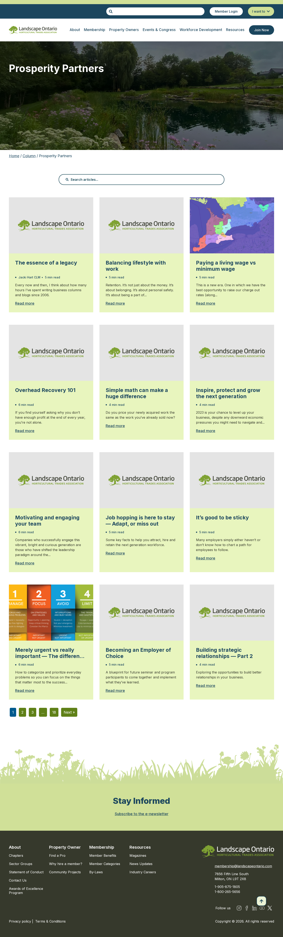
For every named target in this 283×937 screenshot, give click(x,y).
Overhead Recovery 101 (45, 390)
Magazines (137, 855)
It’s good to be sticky (222, 517)
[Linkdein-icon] (254, 908)
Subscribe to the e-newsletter (141, 814)
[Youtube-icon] (262, 908)
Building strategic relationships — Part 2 (224, 653)
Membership (101, 847)
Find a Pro (57, 855)
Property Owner (65, 847)
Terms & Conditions (50, 921)
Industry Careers (142, 872)
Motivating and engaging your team (47, 520)
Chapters (16, 855)
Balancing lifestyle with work (136, 266)
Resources (140, 847)
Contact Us (18, 880)
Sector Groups (20, 864)
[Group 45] (269, 908)
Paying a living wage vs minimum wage (226, 266)
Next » (69, 712)
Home (14, 156)
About (15, 847)
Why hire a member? (65, 864)
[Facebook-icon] (246, 908)
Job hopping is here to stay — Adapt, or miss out (140, 520)
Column (29, 156)
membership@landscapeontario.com (243, 866)
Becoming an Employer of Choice (138, 653)
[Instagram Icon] (239, 908)
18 (54, 712)
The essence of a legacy (46, 263)
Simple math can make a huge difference (137, 393)
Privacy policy (20, 921)
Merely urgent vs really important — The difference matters (50, 653)
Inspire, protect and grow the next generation (228, 393)
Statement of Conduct (26, 872)
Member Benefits (102, 855)
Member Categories (104, 864)
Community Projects (65, 872)
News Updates (140, 864)
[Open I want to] (268, 11)
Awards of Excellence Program (26, 891)
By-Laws (96, 872)
